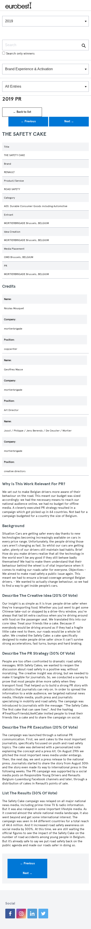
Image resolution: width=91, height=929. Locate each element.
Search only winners (20, 53)
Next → (69, 121)
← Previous (28, 121)
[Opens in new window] (10, 913)
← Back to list (22, 112)
